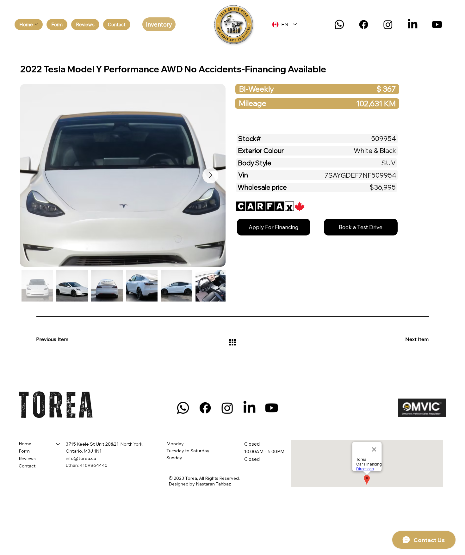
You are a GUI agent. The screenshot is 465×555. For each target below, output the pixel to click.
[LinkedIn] (412, 24)
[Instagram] (388, 24)
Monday (175, 444)
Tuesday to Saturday (187, 451)
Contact (27, 466)
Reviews (27, 458)
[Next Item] (210, 175)
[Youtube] (437, 24)
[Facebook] (363, 24)
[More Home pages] (36, 24)
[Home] (58, 444)
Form (24, 451)
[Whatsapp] (339, 24)
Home (25, 444)
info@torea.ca (81, 458)
